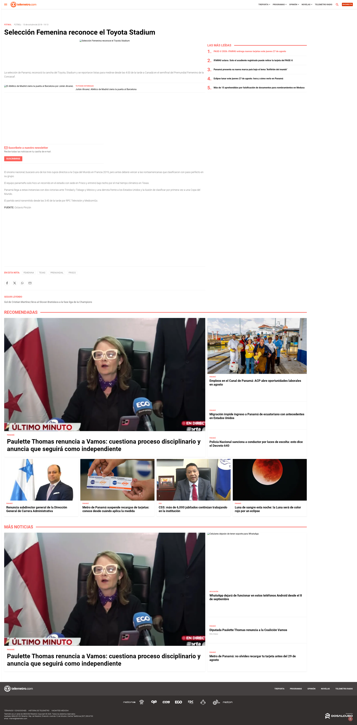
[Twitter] (14, 283)
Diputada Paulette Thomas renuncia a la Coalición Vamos (248, 630)
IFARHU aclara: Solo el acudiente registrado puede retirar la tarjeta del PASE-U (253, 60)
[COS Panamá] (166, 704)
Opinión (293, 4)
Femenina (29, 272)
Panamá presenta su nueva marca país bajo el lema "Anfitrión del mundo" (250, 69)
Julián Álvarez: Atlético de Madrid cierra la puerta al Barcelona (106, 89)
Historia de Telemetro (38, 711)
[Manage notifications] (350, 719)
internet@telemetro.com (18, 719)
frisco (72, 272)
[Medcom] (227, 704)
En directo (347, 4)
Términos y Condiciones (15, 711)
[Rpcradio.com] (191, 704)
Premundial (56, 272)
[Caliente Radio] (203, 704)
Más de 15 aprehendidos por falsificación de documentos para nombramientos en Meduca (259, 87)
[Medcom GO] (129, 704)
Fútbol (17, 24)
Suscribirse (13, 158)
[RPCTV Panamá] (142, 704)
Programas (279, 4)
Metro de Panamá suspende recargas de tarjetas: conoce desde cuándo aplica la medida (115, 509)
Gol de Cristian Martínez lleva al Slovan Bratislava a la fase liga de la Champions (48, 302)
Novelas (306, 4)
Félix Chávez (213, 634)
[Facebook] (7, 283)
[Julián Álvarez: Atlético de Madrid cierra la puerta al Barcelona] (38, 86)
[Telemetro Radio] (215, 704)
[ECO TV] (178, 704)
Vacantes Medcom (59, 711)
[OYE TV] (154, 704)
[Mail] (30, 283)
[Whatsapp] (22, 283)
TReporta (263, 4)
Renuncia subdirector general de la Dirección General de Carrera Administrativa (36, 509)
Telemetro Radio (323, 4)
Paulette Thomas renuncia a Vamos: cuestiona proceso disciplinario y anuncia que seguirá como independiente (104, 445)
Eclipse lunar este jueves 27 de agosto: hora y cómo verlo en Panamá (248, 78)
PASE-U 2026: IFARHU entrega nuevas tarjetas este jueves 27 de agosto (250, 51)
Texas (42, 272)
